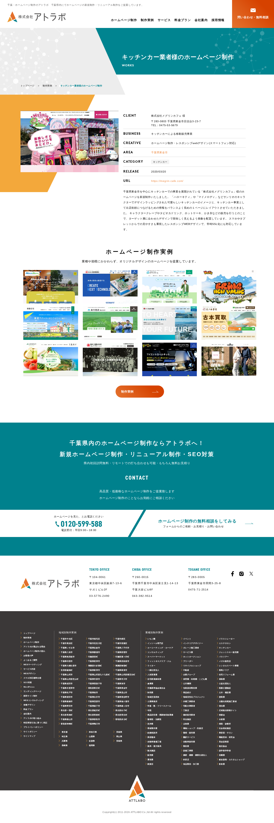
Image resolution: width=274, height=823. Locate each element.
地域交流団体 (153, 697)
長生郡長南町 (67, 715)
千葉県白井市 (94, 697)
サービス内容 (29, 669)
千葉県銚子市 (94, 706)
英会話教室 (224, 742)
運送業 (150, 760)
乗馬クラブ (224, 670)
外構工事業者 (189, 701)
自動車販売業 (189, 742)
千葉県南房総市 (68, 657)
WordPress (29, 687)
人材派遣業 (152, 675)
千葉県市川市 (121, 679)
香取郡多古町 (121, 719)
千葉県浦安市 (67, 697)
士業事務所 (152, 701)
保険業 (222, 679)
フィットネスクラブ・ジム (159, 661)
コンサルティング (155, 652)
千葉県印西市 (67, 661)
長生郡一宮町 (67, 710)
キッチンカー (160, 162)
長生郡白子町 (121, 710)
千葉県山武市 (67, 675)
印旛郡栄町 (93, 657)
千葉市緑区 (120, 639)
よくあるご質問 (30, 660)
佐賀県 (92, 741)
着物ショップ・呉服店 (193, 728)
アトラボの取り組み (32, 718)
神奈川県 (93, 732)
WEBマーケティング (32, 665)
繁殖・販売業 (189, 733)
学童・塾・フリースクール (159, 706)
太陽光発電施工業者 (228, 701)
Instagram (241, 574)
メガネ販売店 (225, 661)
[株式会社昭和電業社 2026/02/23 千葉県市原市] (110, 287)
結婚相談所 (152, 733)
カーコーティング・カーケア (160, 648)
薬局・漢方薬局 (154, 746)
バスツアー (224, 657)
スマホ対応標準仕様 (32, 678)
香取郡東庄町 (94, 688)
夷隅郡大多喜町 (95, 666)
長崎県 (65, 745)
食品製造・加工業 (191, 764)
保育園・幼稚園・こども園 (195, 679)
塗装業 (222, 697)
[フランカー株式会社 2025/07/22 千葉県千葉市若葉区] (169, 359)
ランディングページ (32, 691)
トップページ (27, 85)
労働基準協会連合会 (156, 688)
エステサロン (225, 643)
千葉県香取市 (94, 719)
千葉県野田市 (67, 706)
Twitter (251, 574)
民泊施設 (187, 719)
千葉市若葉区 (121, 643)
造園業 (222, 755)
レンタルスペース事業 (229, 666)
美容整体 (151, 737)
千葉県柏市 (93, 692)
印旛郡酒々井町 (122, 657)
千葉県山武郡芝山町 (70, 679)
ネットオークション (192, 657)
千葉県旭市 (120, 684)
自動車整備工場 (154, 742)
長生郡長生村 (121, 715)
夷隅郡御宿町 (121, 666)
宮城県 (119, 741)
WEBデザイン (29, 673)
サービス (164, 20)
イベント (187, 639)
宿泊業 (222, 706)
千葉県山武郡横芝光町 (125, 675)
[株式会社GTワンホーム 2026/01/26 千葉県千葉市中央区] (169, 287)
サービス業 (188, 652)
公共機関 (187, 684)
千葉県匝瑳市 (121, 652)
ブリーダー (188, 661)
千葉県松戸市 (67, 692)
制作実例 (147, 20)
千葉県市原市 (94, 679)
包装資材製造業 (190, 688)
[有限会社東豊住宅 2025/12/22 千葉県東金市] (50, 323)
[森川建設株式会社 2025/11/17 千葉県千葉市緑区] (110, 323)
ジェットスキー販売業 (229, 652)
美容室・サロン (226, 733)
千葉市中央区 (67, 639)
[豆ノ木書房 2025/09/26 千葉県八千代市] (228, 323)
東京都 (65, 732)
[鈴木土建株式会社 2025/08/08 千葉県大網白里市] (110, 359)
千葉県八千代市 (122, 648)
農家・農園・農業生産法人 (195, 755)
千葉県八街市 (67, 652)
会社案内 (201, 20)
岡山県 (119, 736)
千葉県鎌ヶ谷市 (122, 706)
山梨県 (92, 736)
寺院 (149, 710)
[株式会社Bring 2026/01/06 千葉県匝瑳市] (228, 287)
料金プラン (182, 20)
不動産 (186, 670)
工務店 (186, 710)
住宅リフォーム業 (227, 675)
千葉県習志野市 (122, 697)
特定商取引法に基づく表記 (35, 723)
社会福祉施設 (225, 728)
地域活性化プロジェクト (194, 697)
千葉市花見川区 (95, 643)
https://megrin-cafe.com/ (167, 180)
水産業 (222, 719)
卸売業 (150, 692)
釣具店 (186, 760)
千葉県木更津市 (68, 688)
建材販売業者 (189, 715)
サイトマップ (29, 736)
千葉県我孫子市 (95, 684)
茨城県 (119, 732)
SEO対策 (27, 682)
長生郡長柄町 (94, 715)
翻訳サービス (189, 737)
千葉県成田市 (67, 684)
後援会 (222, 715)
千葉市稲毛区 (94, 639)
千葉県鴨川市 (94, 724)
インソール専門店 (155, 643)
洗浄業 (150, 724)
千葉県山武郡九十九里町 (99, 675)
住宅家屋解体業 (154, 679)
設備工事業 (188, 751)
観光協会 (223, 746)
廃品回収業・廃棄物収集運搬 (160, 715)
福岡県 (92, 745)
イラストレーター (227, 639)
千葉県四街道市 (122, 661)
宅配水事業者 (189, 706)
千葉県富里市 (121, 670)
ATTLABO (137, 790)
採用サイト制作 (30, 696)
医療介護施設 (225, 688)
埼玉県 (65, 736)
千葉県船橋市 (67, 701)
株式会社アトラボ (36, 17)
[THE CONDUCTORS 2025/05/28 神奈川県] (228, 359)
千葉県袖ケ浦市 (122, 701)
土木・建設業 (225, 692)
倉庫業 (150, 684)
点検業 (186, 724)
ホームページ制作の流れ (34, 651)
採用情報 (218, 20)
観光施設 (151, 751)
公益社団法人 (225, 684)
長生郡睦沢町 (94, 710)
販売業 (150, 755)
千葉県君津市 (94, 661)
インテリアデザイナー (193, 643)
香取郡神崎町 (67, 724)
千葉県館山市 (67, 719)
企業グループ (189, 675)
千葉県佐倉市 (94, 648)
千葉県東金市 (159, 152)
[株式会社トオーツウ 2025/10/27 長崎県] (169, 323)
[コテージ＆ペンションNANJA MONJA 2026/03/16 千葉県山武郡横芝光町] (50, 287)
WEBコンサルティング (33, 700)
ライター (151, 666)
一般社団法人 (153, 670)
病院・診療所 (225, 724)
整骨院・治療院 (154, 719)
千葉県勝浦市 (94, 652)
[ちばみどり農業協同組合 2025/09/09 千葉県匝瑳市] (50, 359)
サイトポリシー (30, 732)
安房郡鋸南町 (67, 670)
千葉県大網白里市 (69, 666)
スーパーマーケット (156, 657)
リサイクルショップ (192, 666)
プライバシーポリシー (33, 727)
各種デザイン (29, 705)
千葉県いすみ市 (68, 648)
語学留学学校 (225, 751)
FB (232, 573)
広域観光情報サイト (228, 710)
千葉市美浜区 (67, 643)
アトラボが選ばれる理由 (34, 647)
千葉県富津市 (94, 670)
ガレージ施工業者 (191, 648)
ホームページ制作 (124, 20)
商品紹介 (187, 692)
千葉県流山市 (121, 692)
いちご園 (151, 639)
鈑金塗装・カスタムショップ (232, 760)
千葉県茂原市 (94, 701)
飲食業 (222, 764)
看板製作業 (152, 728)
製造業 (186, 746)
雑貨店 (150, 764)
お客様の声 (28, 656)
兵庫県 (65, 741)
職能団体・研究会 (227, 737)
